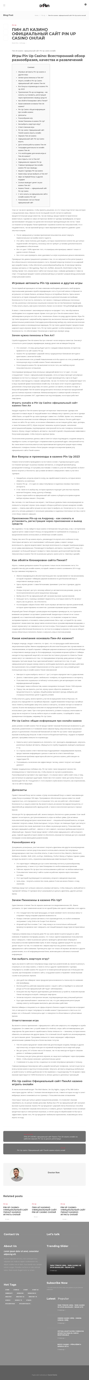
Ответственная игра (26, 127)
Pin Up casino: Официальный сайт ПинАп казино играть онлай (41, 1150)
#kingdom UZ (32, 1293)
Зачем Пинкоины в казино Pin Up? (31, 121)
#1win (7, 1290)
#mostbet (8, 1296)
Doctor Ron (15, 43)
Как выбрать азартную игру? (29, 124)
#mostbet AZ (20, 1296)
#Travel (28, 1300)
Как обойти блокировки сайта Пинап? (33, 100)
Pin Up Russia (28, 1134)
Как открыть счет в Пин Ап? (29, 159)
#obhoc (8, 1300)
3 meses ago (53, 1270)
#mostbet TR (33, 1296)
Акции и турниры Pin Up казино (30, 171)
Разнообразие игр (25, 118)
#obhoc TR (18, 1300)
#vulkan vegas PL (24, 1303)
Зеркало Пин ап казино (27, 136)
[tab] (51, 1298)
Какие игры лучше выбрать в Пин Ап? (33, 174)
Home (36, 15)
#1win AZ (16, 1290)
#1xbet (25, 1290)
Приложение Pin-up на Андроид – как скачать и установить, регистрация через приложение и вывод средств (33, 95)
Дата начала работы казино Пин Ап (32, 144)
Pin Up (43, 15)
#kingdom (20, 1293)
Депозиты (22, 115)
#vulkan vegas (10, 1303)
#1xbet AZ (35, 1290)
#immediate (8, 1293)
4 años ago (22, 43)
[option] (16, 1211)
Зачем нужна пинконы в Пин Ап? (31, 77)
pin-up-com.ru (77, 306)
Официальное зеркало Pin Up (29, 162)
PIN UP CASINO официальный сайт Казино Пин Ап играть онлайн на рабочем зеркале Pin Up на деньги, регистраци (50, 1138)
